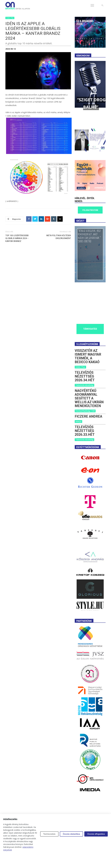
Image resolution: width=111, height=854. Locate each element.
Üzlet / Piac (10, 18)
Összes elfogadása (96, 834)
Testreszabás (49, 834)
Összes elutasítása (71, 834)
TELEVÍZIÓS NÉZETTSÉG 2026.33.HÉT (85, 431)
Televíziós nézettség (84, 385)
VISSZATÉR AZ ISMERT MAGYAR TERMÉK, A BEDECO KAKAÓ (88, 356)
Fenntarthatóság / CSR (85, 411)
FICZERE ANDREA (88, 416)
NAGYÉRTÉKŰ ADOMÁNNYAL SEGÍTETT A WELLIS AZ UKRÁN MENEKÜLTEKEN (89, 398)
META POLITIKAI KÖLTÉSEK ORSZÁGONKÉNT (58, 237)
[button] (102, 5)
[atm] (90, 190)
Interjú (78, 421)
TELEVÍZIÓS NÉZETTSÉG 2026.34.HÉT (85, 376)
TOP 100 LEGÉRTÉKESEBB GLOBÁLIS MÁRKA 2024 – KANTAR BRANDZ (17, 238)
